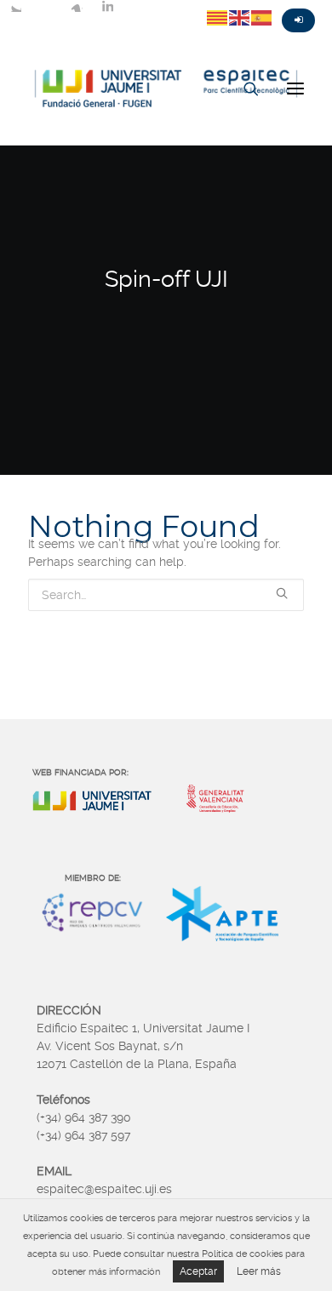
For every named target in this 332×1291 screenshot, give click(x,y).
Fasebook (46, 6)
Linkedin (107, 6)
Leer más (259, 1271)
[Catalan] (218, 17)
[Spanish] (262, 17)
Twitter (15, 6)
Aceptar (198, 1271)
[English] (240, 17)
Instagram (77, 6)
